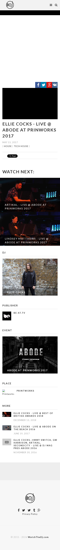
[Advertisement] (30, 48)
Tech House (21, 146)
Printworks (25, 390)
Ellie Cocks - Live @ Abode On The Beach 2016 (35, 428)
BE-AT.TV (19, 313)
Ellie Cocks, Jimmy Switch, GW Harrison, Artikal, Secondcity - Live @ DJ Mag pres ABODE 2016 (35, 444)
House (8, 146)
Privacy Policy (30, 514)
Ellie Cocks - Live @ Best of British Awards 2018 (33, 414)
